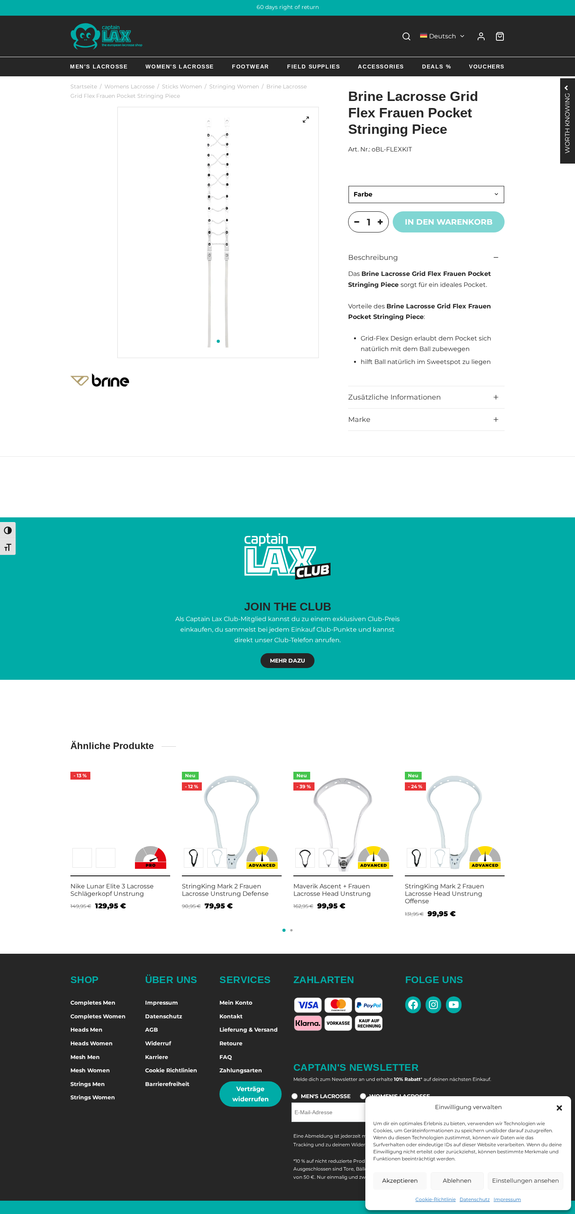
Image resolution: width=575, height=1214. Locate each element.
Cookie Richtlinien (171, 1070)
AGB (151, 1029)
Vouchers (487, 66)
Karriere (156, 1057)
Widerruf (158, 1043)
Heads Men (86, 1029)
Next (514, 825)
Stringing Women (234, 86)
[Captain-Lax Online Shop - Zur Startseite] (106, 36)
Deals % (436, 66)
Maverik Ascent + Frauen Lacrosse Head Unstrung (332, 890)
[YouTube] (454, 1004)
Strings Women (92, 1097)
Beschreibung (373, 257)
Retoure (231, 1043)
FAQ (225, 1057)
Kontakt (231, 1016)
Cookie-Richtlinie (435, 1199)
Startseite (83, 86)
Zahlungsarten (240, 1070)
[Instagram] (433, 1004)
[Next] (507, 827)
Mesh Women (90, 1070)
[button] (559, 1107)
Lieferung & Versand (248, 1029)
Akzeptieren (400, 1180)
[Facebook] (413, 1004)
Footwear (250, 66)
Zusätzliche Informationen (394, 397)
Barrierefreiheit (167, 1084)
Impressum (507, 1199)
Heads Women (91, 1043)
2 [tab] (291, 930)
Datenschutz (475, 1199)
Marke (359, 419)
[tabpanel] (218, 232)
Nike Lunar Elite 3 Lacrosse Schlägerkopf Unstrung (112, 890)
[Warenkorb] (500, 36)
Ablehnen (457, 1180)
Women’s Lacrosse (180, 66)
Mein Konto (235, 1002)
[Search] (406, 36)
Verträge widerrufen (250, 1094)
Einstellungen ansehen (525, 1180)
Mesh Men (85, 1057)
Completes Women (98, 1016)
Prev (60, 825)
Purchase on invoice (287, 7)
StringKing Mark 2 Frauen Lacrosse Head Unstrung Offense (444, 894)
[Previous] (68, 827)
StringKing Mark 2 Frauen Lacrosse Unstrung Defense (225, 890)
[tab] (426, 257)
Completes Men (92, 1002)
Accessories (381, 66)
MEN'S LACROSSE (325, 1096)
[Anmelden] (481, 36)
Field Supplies (313, 66)
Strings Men (87, 1084)
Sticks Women (182, 86)
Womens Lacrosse (129, 86)
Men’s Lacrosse (99, 66)
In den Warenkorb (448, 222)
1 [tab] (218, 341)
